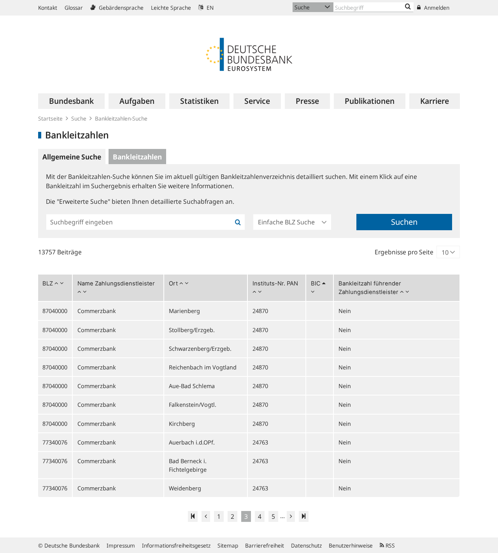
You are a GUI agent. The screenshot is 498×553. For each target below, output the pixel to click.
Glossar (74, 7)
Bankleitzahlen (137, 156)
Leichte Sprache (171, 7)
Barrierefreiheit (264, 545)
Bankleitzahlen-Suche (121, 118)
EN (209, 7)
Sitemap (227, 545)
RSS (389, 545)
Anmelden (436, 7)
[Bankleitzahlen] (408, 7)
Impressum (121, 545)
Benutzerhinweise (351, 545)
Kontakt (47, 7)
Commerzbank (96, 311)
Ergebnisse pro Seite (404, 252)
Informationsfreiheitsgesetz (176, 545)
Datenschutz (306, 545)
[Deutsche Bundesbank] (249, 53)
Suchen (404, 222)
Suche (78, 118)
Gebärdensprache (120, 7)
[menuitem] (71, 101)
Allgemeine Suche (71, 156)
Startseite (50, 118)
